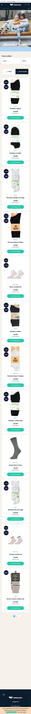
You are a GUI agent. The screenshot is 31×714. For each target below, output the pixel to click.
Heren (4, 61)
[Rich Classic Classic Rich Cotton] (15, 448)
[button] (25, 65)
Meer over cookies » (22, 712)
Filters (10, 71)
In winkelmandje (16, 117)
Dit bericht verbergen (11, 712)
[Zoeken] (28, 8)
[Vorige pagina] (12, 616)
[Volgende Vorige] (19, 616)
